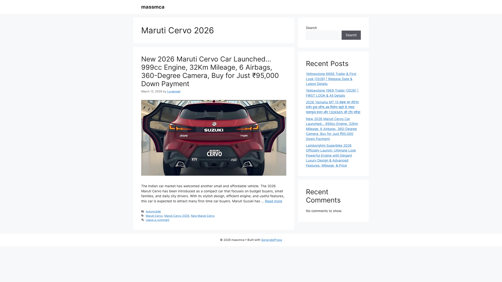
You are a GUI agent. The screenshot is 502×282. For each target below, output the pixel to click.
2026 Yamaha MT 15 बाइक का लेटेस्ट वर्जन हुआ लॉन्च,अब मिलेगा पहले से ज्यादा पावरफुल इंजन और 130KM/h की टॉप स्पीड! (333, 107)
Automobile (153, 211)
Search (311, 28)
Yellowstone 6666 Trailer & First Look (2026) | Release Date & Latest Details (331, 79)
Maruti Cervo (154, 215)
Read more (273, 201)
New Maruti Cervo (203, 215)
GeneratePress (271, 240)
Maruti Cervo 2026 (176, 215)
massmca (153, 7)
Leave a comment (157, 219)
